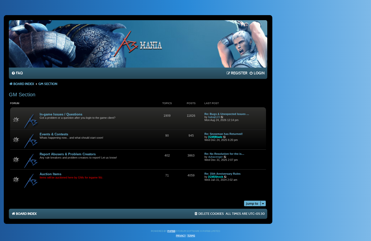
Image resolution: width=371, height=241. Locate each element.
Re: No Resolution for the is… (224, 153)
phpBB (171, 231)
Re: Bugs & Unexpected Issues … (226, 113)
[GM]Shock (215, 176)
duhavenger (215, 156)
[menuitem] (17, 73)
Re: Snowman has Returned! (223, 133)
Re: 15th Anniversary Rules (222, 173)
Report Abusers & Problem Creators (68, 154)
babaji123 (214, 116)
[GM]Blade (215, 136)
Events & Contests (54, 134)
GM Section (22, 94)
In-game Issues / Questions (61, 114)
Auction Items (50, 174)
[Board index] (138, 43)
